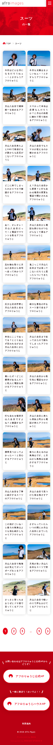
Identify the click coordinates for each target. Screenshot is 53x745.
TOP (8, 43)
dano (33, 737)
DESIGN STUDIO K (33, 741)
